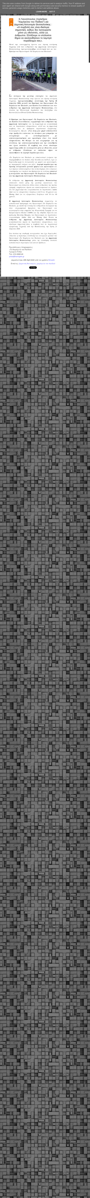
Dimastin (51, 260)
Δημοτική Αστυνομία (27, 263)
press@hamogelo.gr (16, 256)
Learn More (41, 11)
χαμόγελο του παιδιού (46, 263)
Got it (52, 11)
